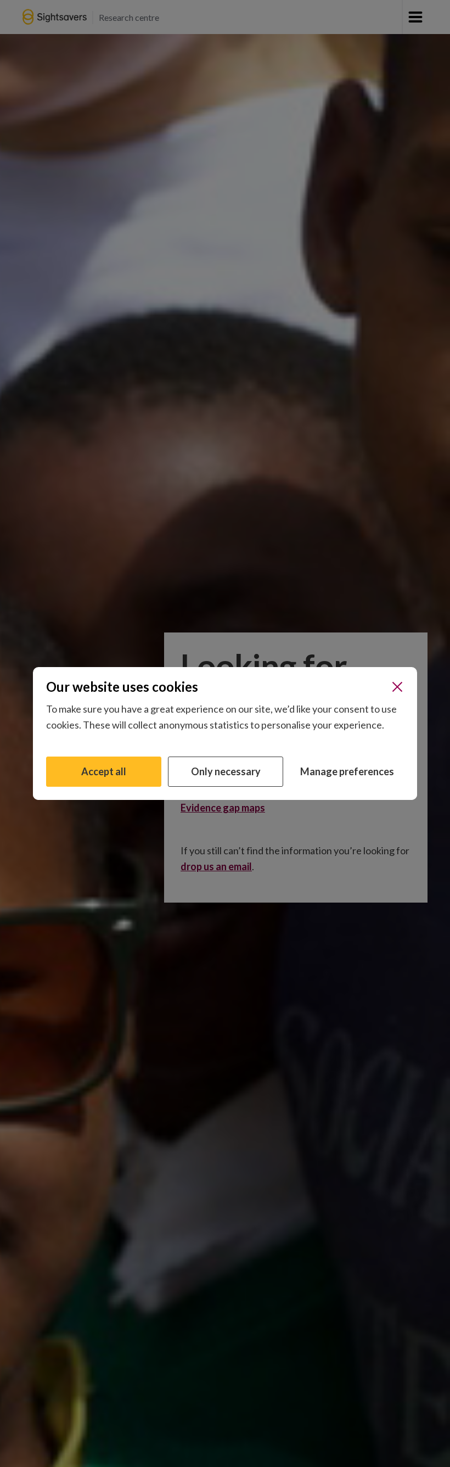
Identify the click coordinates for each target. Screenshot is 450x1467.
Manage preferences (347, 771)
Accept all (103, 771)
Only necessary (226, 771)
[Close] (397, 686)
